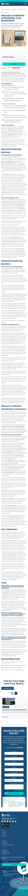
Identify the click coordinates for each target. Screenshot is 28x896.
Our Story (4, 836)
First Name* (14, 751)
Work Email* (14, 762)
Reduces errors (8, 115)
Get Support (4, 850)
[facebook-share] (19, 68)
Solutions (4, 832)
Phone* (14, 767)
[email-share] (13, 68)
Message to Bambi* (14, 783)
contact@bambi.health (7, 819)
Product (3, 834)
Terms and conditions (14, 873)
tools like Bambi (14, 621)
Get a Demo (4, 841)
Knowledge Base (5, 852)
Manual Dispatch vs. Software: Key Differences (12, 667)
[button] (26, 4)
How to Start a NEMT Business (8, 845)
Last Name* (14, 756)
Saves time (7, 110)
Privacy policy (5, 873)
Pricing (3, 830)
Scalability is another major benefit (8, 385)
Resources (8, 9)
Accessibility (5, 875)
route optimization (15, 285)
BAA (9, 875)
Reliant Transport (15, 225)
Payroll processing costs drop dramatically (10, 352)
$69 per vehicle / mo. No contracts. (13, 1)
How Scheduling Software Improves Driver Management (14, 665)
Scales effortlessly (9, 120)
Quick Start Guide (5, 853)
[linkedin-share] (17, 68)
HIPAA (18, 295)
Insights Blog (5, 843)
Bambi (23, 107)
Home (2, 9)
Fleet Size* (14, 778)
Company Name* (14, 772)
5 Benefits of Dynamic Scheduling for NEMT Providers (14, 669)
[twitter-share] (15, 68)
